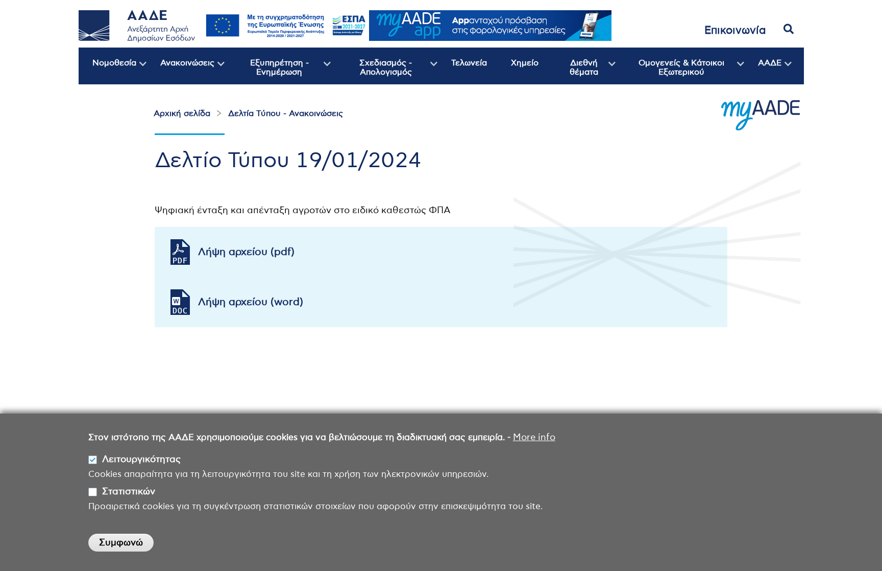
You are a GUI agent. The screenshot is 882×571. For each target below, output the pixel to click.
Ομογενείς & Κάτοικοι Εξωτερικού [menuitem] (670, 71)
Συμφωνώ (121, 542)
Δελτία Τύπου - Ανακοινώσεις (285, 113)
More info (534, 437)
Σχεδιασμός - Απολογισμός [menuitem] (371, 71)
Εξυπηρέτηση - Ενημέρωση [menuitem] (267, 71)
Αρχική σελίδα (182, 113)
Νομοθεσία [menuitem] (107, 71)
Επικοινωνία (735, 30)
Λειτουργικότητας (141, 460)
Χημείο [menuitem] (524, 63)
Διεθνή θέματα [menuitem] (573, 71)
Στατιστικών (128, 492)
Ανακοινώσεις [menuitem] (180, 71)
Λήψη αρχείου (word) (250, 302)
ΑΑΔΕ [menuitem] (762, 71)
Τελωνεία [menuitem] (469, 63)
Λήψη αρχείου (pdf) (246, 252)
